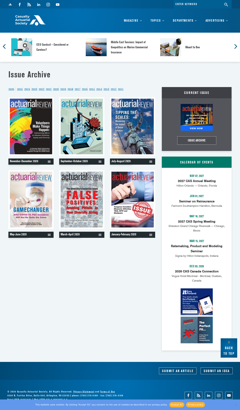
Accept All (177, 404)
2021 (48, 89)
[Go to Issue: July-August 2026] (196, 117)
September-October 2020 (74, 161)
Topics (156, 20)
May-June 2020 (18, 234)
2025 (20, 89)
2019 (63, 89)
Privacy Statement (84, 391)
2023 (34, 89)
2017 (77, 89)
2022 (41, 89)
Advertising (215, 20)
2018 (70, 89)
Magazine (131, 20)
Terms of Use (107, 391)
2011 (121, 89)
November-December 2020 (24, 161)
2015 (92, 89)
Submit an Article (177, 371)
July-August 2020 (121, 161)
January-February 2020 (123, 234)
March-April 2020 (70, 234)
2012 (113, 89)
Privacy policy (195, 404)
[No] (235, 404)
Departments (183, 20)
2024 (27, 89)
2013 (106, 89)
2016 (84, 89)
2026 (11, 89)
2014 (99, 89)
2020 (56, 89)
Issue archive (197, 140)
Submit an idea (217, 371)
